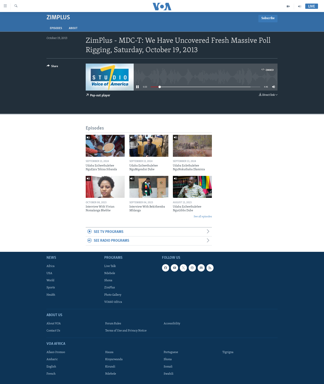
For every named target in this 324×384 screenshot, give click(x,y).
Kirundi (110, 366)
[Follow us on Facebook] (165, 267)
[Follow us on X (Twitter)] (183, 267)
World (50, 280)
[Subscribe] (201, 267)
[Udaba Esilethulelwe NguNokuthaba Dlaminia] (192, 146)
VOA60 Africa (113, 301)
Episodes (56, 28)
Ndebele (109, 273)
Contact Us (53, 330)
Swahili (168, 373)
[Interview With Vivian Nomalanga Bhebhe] (105, 187)
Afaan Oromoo (55, 352)
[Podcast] (192, 267)
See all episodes (203, 216)
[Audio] (299, 6)
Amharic (52, 359)
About (73, 28)
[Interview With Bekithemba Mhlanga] (148, 187)
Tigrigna (227, 352)
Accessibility (172, 323)
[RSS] (210, 267)
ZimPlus (109, 287)
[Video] (288, 6)
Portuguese (171, 352)
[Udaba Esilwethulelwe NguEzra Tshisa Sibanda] (105, 146)
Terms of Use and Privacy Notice (126, 330)
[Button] (52, 67)
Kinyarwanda (114, 359)
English (51, 366)
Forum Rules (113, 323)
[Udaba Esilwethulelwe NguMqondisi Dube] (148, 146)
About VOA (53, 323)
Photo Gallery (112, 294)
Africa (50, 266)
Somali (168, 366)
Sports (50, 287)
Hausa (109, 352)
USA (49, 273)
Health (50, 294)
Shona (108, 280)
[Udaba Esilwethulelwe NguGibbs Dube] (192, 187)
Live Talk (110, 266)
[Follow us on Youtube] (174, 267)
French (51, 373)
